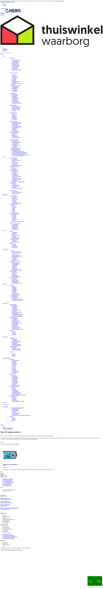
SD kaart (14, 74)
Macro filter (14, 90)
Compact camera (15, 410)
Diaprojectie (14, 147)
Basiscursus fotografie (16, 150)
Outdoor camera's (15, 66)
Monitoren (14, 361)
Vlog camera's (15, 67)
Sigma (13, 208)
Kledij (13, 134)
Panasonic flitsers (15, 101)
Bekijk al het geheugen (16, 83)
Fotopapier (14, 399)
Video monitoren (15, 171)
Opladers (14, 114)
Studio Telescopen (13, 346)
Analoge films (15, 140)
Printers (13, 396)
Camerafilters (12, 84)
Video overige (12, 190)
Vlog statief (14, 292)
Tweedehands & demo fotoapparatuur (17, 407)
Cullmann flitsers (15, 98)
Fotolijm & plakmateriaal (17, 282)
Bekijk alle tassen (15, 237)
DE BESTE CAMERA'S (8, 427)
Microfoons (14, 128)
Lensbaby (14, 201)
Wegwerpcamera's (15, 65)
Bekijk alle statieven (16, 294)
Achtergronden (15, 321)
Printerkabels (14, 376)
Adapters (14, 384)
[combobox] (6, 52)
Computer (12, 359)
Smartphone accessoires (16, 392)
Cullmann (14, 245)
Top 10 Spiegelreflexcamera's (8, 482)
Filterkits (14, 266)
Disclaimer (19, 547)
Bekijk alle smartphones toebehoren (19, 394)
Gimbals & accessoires (16, 178)
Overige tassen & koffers (14, 238)
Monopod (14, 287)
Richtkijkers (14, 340)
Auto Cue (14, 173)
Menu (1, 53)
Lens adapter (14, 219)
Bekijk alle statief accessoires (17, 300)
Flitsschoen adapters (16, 109)
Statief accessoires (13, 295)
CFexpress (14, 79)
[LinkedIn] (2, 511)
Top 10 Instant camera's (7, 484)
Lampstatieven (15, 318)
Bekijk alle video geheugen (17, 188)
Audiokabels (14, 380)
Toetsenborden (15, 372)
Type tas (11, 231)
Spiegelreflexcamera (16, 408)
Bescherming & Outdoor (17, 126)
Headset (13, 367)
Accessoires (5, 249)
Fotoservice (5, 50)
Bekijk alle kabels (15, 385)
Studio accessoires (13, 317)
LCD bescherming (15, 125)
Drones (13, 161)
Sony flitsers (14, 99)
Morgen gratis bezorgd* (7, 534)
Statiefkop (14, 288)
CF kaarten (14, 78)
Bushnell (14, 354)
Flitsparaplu (14, 310)
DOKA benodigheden (16, 148)
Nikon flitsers (14, 95)
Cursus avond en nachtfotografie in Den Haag (21, 154)
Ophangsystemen (15, 328)
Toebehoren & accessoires (17, 299)
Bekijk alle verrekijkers (16, 345)
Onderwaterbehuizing (16, 137)
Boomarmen (14, 326)
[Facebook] (0, 511)
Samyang (14, 206)
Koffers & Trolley (15, 241)
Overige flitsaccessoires (16, 107)
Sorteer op (2, 444)
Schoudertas (14, 233)
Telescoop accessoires (16, 348)
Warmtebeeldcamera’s (16, 341)
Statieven (4, 284)
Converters (14, 215)
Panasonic (14, 168)
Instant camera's (15, 63)
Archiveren (14, 146)
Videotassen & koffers (16, 179)
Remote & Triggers (16, 320)
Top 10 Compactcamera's (7, 480)
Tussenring (14, 216)
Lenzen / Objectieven (16, 413)
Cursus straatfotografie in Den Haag (19, 153)
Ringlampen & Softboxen (17, 312)
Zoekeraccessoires (15, 130)
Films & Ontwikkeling (14, 139)
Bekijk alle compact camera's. (32, 439)
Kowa (13, 356)
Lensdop (14, 217)
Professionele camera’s (16, 160)
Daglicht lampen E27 (16, 309)
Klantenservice (5, 49)
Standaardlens (15, 196)
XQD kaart (14, 77)
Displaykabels (15, 381)
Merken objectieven (13, 204)
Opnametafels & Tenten (16, 322)
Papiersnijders (15, 281)
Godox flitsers (15, 100)
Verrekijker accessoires (16, 344)
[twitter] (1, 511)
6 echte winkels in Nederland (8, 535)
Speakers (14, 370)
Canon (13, 211)
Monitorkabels (15, 378)
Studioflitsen (14, 305)
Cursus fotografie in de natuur (18, 155)
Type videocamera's (13, 157)
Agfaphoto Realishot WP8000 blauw (10, 464)
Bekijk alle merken (15, 212)
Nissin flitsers (14, 97)
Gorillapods (14, 290)
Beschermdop (15, 91)
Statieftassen (14, 298)
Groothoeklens (15, 198)
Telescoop (14, 347)
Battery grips (14, 115)
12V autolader (15, 382)
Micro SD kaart (15, 76)
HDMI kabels (15, 379)
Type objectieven (13, 195)
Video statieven (15, 175)
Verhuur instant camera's (17, 69)
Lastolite (14, 331)
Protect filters (14, 88)
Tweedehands (5, 406)
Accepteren (8, 2)
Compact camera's (15, 62)
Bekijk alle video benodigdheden (18, 181)
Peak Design (14, 247)
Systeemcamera (15, 409)
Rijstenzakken (15, 136)
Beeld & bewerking (6, 358)
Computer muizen (15, 371)
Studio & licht (5, 303)
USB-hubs (14, 365)
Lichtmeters (14, 319)
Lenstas (13, 220)
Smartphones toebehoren (14, 386)
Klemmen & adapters (16, 327)
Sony (13, 167)
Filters (11, 222)
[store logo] (13, 12)
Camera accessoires (13, 121)
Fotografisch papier (16, 144)
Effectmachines (15, 323)
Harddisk (14, 80)
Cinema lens (14, 191)
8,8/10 (13, 538)
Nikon (13, 210)
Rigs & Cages (15, 177)
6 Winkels (5, 48)
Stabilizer (14, 291)
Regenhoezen (15, 133)
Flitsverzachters (15, 106)
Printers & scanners (13, 395)
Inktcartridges (15, 400)
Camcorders (14, 159)
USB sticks (14, 82)
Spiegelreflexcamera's (16, 60)
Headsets (14, 388)
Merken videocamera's (14, 166)
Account (4, 4)
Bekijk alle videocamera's (17, 165)
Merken (11, 243)
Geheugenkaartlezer (16, 81)
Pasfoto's (4, 402)
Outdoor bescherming (14, 132)
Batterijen (14, 116)
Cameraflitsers (12, 93)
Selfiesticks (14, 180)
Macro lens (14, 199)
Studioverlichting (13, 304)
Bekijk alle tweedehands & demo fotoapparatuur (21, 415)
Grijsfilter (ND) (15, 87)
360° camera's (15, 163)
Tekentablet (14, 362)
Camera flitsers (15, 414)
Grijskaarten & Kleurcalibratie (18, 314)
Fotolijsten (14, 278)
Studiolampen (15, 306)
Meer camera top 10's (7, 485)
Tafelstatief (14, 289)
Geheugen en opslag (14, 72)
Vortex (13, 353)
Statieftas (14, 240)
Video (4, 156)
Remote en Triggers (16, 108)
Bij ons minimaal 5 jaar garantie (9, 537)
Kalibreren (14, 363)
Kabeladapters (15, 390)
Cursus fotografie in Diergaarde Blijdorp (20, 152)
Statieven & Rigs (15, 293)
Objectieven (5, 194)
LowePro (14, 244)
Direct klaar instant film (16, 141)
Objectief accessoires (14, 213)
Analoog (14, 412)
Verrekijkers (5, 336)
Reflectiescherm (15, 313)
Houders (14, 387)
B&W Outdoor (15, 246)
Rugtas (13, 234)
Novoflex (14, 334)
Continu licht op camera (16, 102)
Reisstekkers (14, 118)
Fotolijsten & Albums (14, 277)
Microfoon (14, 368)
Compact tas (14, 232)
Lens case (14, 236)
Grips (13, 253)
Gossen (13, 332)
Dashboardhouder (15, 391)
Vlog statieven (15, 174)
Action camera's (15, 162)
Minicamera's (14, 68)
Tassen (4, 230)
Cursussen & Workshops (14, 149)
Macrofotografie (15, 127)
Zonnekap (14, 218)
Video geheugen (13, 182)
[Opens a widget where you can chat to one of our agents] (95, 582)
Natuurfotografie (13, 271)
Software (14, 373)
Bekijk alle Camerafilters (17, 270)
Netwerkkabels (15, 377)
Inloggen (4, 5)
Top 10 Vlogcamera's (7, 483)
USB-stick (14, 364)
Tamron (13, 209)
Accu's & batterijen (13, 112)
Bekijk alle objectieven (16, 203)
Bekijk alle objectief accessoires (18, 221)
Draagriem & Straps (16, 235)
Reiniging (14, 129)
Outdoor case (14, 239)
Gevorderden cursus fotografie (18, 151)
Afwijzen (12, 2)
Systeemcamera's (15, 61)
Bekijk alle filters (15, 229)
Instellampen (14, 307)
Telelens (13, 197)
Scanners (14, 398)
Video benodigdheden (14, 169)
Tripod (13, 286)
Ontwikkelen (14, 143)
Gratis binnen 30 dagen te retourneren (10, 536)
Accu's (13, 113)
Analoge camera (15, 64)
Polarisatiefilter (15, 86)
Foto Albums (14, 279)
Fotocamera (12, 58)
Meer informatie (61, 0)
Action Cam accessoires (16, 122)
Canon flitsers (15, 94)
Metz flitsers (14, 96)
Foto (4, 56)
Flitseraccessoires (13, 105)
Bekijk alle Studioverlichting (17, 316)
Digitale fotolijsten (15, 280)
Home (4, 426)
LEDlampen (14, 308)
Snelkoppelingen (15, 296)
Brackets (14, 110)
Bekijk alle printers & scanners (18, 401)
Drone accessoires (15, 193)
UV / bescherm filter (16, 85)
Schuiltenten (14, 135)
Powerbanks (14, 119)
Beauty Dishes (15, 324)
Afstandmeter (14, 343)
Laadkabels (14, 375)
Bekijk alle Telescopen (16, 349)
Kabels (11, 374)
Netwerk (14, 366)
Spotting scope (15, 342)
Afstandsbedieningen (16, 123)
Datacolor (14, 333)
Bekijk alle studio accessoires (17, 329)
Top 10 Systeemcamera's (7, 481)
